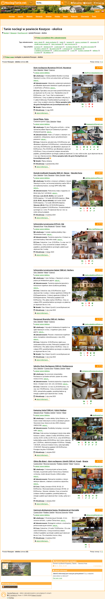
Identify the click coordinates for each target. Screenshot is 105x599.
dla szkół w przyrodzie (87, 47)
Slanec (66, 173)
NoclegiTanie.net (12, 593)
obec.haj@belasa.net (96, 229)
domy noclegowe (56, 44)
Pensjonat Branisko (45, 319)
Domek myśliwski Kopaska (48, 173)
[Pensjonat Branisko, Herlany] (87, 338)
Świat (94, 16)
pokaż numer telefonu (42, 73)
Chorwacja (85, 16)
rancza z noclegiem (81, 42)
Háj (62, 224)
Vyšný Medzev (60, 410)
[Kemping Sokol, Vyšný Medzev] (87, 429)
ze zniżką (37, 52)
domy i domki (38, 42)
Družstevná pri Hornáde (68, 510)
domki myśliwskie (51, 42)
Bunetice (67, 67)
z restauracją (66, 48)
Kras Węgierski (49, 226)
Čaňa (46, 119)
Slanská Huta (76, 173)
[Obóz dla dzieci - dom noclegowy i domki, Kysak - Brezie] (87, 481)
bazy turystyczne (70, 44)
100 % (100, 173)
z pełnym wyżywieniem (60, 50)
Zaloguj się (99, 3)
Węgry (65, 16)
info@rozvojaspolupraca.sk (93, 73)
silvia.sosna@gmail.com (94, 515)
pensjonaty (93, 42)
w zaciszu (37, 47)
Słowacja (39, 16)
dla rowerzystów (54, 48)
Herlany (70, 270)
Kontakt (88, 3)
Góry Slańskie (38, 70)
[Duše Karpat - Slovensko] (10, 587)
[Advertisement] (52, 22)
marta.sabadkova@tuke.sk (94, 275)
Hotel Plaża (38, 119)
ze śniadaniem (78, 48)
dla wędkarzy (47, 52)
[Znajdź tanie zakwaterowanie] (62, 3)
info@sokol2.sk (97, 415)
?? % (100, 68)
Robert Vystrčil (36, 595)
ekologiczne (47, 47)
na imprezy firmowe (71, 47)
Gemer (58, 226)
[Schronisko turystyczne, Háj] (87, 245)
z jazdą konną (58, 47)
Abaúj (46, 70)
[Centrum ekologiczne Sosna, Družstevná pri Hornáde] (87, 530)
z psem (72, 50)
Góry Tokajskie (49, 175)
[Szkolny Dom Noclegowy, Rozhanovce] (87, 386)
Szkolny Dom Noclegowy (47, 366)
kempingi (69, 42)
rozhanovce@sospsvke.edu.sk (92, 371)
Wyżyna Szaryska (49, 464)
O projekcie (13, 595)
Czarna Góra (48, 368)
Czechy (20, 16)
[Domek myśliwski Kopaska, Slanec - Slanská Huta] (87, 193)
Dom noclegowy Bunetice (48, 67)
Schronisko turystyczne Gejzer (50, 270)
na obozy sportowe (83, 50)
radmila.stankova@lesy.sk (94, 178)
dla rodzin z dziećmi (40, 48)
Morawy (29, 16)
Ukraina (48, 16)
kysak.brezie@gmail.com (94, 466)
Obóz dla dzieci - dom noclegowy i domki (54, 461)
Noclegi (12, 16)
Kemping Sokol (43, 410)
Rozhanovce (67, 366)
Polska (57, 16)
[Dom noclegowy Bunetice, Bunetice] (87, 88)
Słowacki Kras (38, 226)
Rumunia (74, 16)
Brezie (85, 461)
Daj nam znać (57, 578)
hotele (61, 42)
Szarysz (52, 70)
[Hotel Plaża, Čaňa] (87, 135)
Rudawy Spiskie (59, 368)
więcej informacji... (42, 113)
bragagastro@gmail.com (94, 124)
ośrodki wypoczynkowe (41, 44)
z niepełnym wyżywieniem (42, 50)
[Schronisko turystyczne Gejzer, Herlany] (87, 289)
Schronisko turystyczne (47, 224)
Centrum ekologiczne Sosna (46, 510)
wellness (95, 50)
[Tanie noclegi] (3, 594)
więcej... (36, 80)
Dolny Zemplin (60, 175)
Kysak (78, 461)
